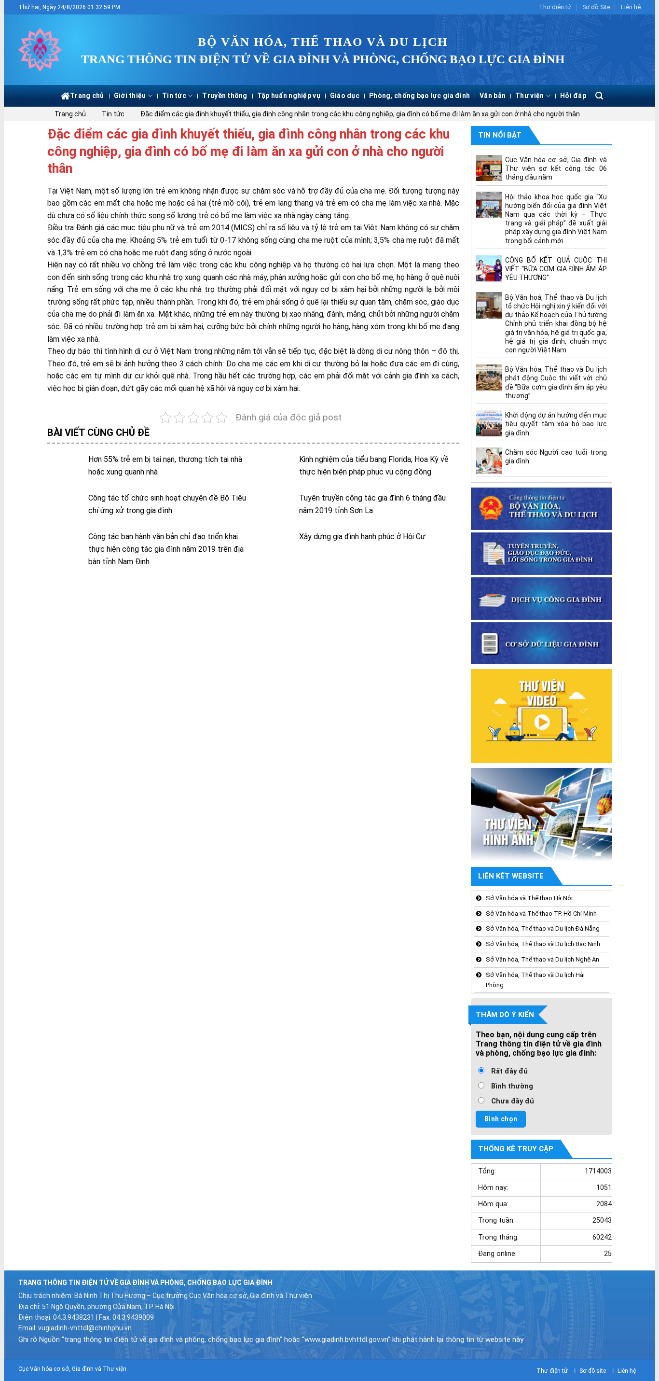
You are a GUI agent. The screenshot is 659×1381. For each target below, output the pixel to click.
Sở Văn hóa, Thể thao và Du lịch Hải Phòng (535, 980)
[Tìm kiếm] (599, 95)
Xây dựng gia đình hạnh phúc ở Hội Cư (362, 536)
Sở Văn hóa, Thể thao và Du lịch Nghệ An (542, 959)
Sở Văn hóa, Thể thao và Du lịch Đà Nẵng (543, 929)
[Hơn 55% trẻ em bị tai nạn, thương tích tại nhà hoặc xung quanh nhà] (65, 471)
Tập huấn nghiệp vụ (288, 95)
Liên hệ (631, 7)
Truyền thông (224, 95)
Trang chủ (87, 95)
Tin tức (174, 95)
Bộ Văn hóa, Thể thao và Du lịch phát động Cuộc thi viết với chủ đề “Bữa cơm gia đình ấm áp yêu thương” (555, 383)
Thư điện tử (555, 7)
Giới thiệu (130, 95)
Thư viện (529, 95)
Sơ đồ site (592, 1370)
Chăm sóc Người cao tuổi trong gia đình (555, 456)
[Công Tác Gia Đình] (42, 49)
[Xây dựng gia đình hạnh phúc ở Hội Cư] (276, 548)
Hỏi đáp (573, 95)
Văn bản (493, 95)
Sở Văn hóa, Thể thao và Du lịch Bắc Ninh (543, 944)
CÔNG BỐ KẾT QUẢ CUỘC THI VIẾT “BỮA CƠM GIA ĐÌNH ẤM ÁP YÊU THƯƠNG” (555, 269)
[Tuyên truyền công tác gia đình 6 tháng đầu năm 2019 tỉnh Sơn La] (276, 510)
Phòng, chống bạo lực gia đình (419, 95)
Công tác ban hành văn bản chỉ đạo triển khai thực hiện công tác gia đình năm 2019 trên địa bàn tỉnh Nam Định (166, 549)
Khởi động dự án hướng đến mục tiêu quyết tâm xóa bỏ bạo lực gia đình (555, 424)
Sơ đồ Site (596, 7)
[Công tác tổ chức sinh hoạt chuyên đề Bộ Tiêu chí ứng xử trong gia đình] (65, 510)
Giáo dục (344, 95)
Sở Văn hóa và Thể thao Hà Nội (529, 898)
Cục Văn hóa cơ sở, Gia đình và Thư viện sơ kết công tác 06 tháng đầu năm (555, 168)
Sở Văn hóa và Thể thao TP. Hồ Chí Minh (541, 913)
